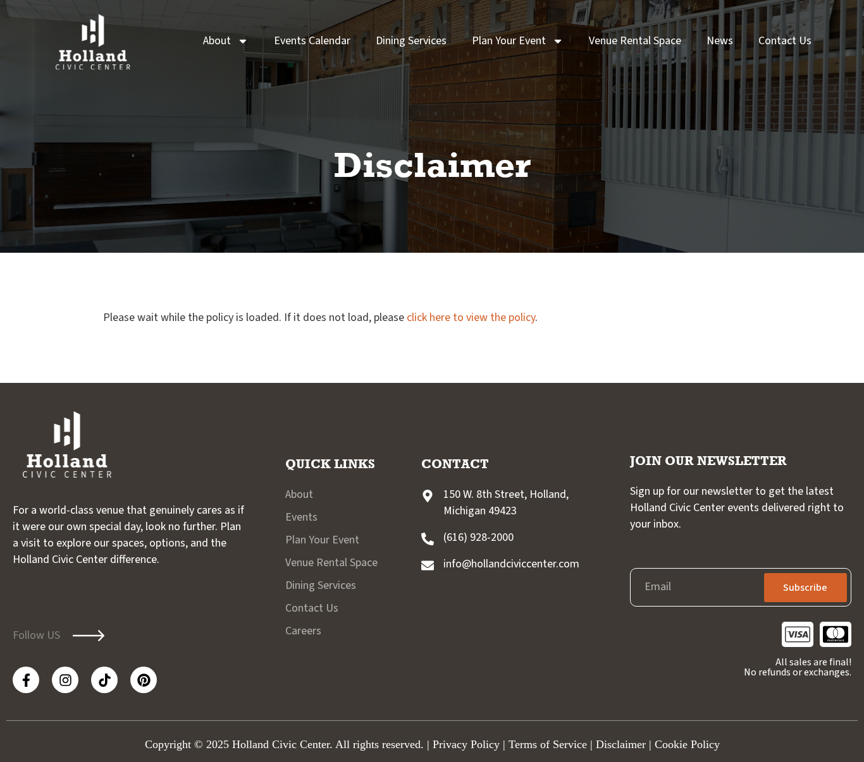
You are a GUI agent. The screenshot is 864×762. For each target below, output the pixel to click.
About (217, 41)
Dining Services (411, 41)
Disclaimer (621, 744)
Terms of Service (548, 744)
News (720, 41)
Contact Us (785, 41)
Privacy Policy (466, 744)
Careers (303, 631)
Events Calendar (312, 41)
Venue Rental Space (635, 41)
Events (301, 517)
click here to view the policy (471, 317)
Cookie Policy (687, 744)
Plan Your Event (509, 41)
